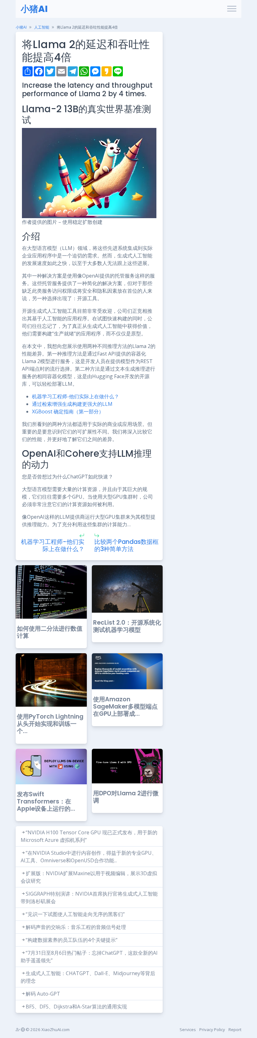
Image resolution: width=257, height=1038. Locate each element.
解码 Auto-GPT (43, 993)
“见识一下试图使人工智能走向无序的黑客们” (75, 914)
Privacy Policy (212, 1029)
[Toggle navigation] (231, 9)
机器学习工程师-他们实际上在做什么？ (75, 396)
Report (234, 1029)
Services (188, 1029)
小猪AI (34, 9)
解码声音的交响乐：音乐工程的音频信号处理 (76, 927)
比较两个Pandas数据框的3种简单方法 (126, 545)
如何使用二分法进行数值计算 (49, 632)
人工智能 (41, 27)
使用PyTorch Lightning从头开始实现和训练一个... (50, 723)
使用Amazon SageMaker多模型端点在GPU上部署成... (125, 706)
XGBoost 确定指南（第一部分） (68, 411)
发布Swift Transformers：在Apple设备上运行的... (46, 801)
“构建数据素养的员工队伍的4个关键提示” (72, 939)
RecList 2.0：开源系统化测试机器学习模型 (127, 626)
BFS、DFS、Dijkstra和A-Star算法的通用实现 (76, 1006)
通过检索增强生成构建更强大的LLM (72, 403)
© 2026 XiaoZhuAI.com (47, 1029)
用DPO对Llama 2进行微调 (126, 797)
